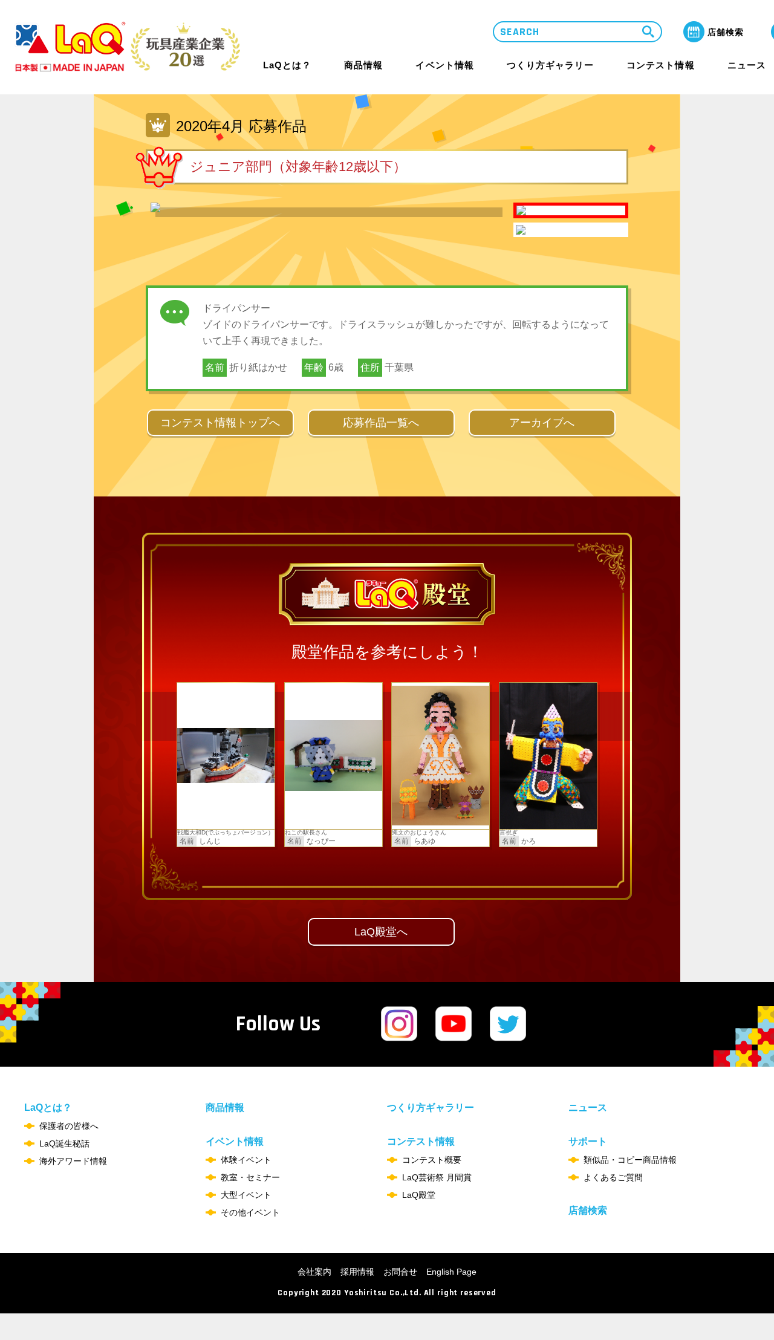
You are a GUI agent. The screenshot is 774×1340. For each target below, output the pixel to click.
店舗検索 (587, 1210)
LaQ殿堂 (418, 1195)
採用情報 (357, 1272)
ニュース (746, 65)
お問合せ (400, 1272)
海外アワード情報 (73, 1161)
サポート (587, 1141)
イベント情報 (444, 65)
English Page (451, 1272)
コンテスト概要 (431, 1160)
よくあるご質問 (613, 1177)
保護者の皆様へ (69, 1126)
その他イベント (250, 1212)
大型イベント (246, 1195)
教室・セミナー (250, 1177)
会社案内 (314, 1272)
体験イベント (246, 1160)
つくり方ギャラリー (550, 65)
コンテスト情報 (660, 65)
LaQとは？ (287, 65)
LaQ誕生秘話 (64, 1143)
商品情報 (363, 65)
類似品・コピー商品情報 (630, 1160)
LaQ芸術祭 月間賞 (437, 1177)
